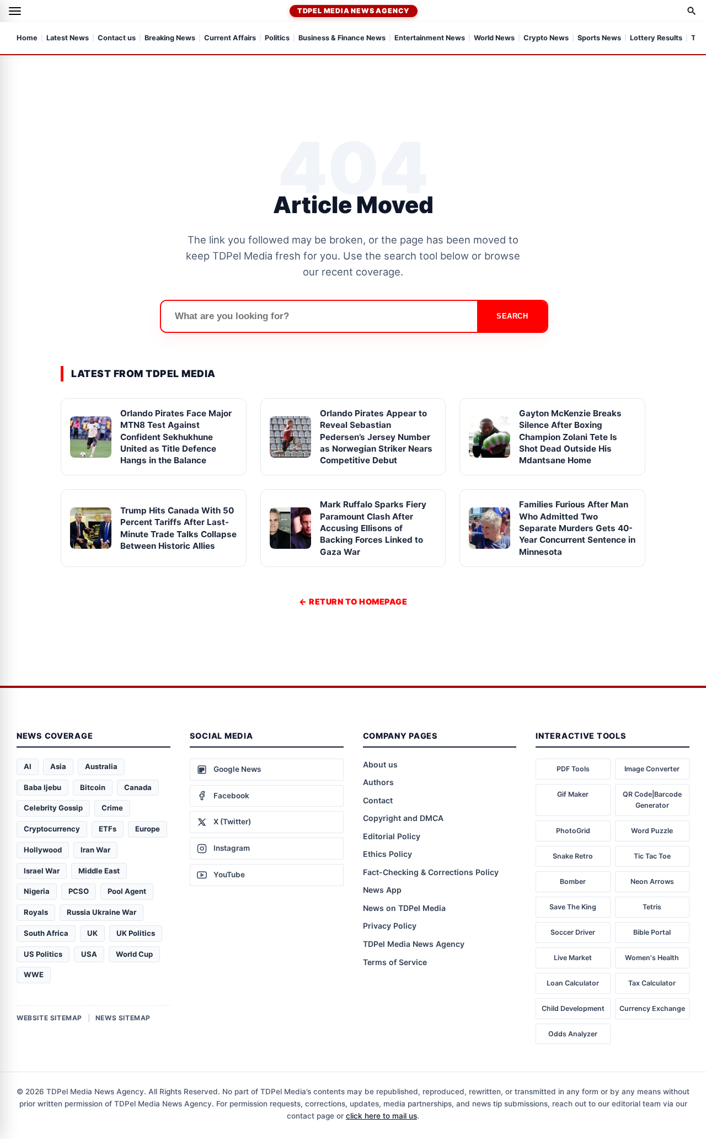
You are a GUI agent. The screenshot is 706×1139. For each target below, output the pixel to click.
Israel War (42, 870)
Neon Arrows (652, 881)
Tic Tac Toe (652, 856)
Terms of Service (395, 962)
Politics (277, 38)
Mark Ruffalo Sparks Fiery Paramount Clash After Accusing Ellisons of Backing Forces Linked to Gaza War (373, 528)
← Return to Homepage (353, 601)
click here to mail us (381, 1115)
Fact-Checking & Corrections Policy (431, 872)
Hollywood (43, 849)
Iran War (95, 849)
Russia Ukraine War (101, 912)
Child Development (573, 1008)
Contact (378, 800)
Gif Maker (573, 794)
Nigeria (37, 891)
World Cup (134, 954)
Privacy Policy (389, 925)
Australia (101, 766)
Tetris (652, 907)
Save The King (572, 907)
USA (89, 954)
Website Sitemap (49, 1018)
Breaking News (170, 38)
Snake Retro (573, 856)
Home (27, 38)
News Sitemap (123, 1018)
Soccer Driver (572, 932)
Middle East (99, 870)
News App (382, 889)
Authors (378, 782)
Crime (112, 807)
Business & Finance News (342, 38)
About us (380, 764)
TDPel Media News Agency (353, 11)
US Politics (43, 954)
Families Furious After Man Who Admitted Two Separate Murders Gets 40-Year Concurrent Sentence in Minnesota (577, 528)
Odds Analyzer (572, 1034)
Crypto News (546, 38)
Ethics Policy (387, 854)
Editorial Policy (391, 836)
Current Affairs (230, 38)
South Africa (46, 933)
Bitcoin (92, 787)
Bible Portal (652, 932)
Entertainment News (429, 38)
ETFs (107, 828)
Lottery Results (656, 38)
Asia (58, 766)
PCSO (78, 891)
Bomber (573, 881)
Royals (36, 912)
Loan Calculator (573, 983)
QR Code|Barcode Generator (652, 799)
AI (27, 766)
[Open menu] (15, 11)
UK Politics (135, 933)
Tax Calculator (652, 983)
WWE (34, 974)
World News (494, 38)
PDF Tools (573, 769)
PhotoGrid (573, 831)
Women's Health (652, 957)
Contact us (117, 38)
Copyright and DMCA (403, 818)
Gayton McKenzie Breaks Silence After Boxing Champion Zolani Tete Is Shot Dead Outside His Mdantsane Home (570, 436)
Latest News (67, 38)
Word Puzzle (652, 831)
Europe (147, 828)
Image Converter (652, 769)
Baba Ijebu (42, 787)
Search (512, 316)
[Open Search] (691, 11)
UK (92, 933)
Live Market (573, 957)
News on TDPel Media (404, 908)
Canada (138, 787)
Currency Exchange (652, 1008)
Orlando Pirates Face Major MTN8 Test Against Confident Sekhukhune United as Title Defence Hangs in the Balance (176, 436)
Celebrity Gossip (53, 807)
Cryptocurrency (52, 828)
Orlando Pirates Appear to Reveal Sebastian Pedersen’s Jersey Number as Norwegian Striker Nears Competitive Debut (376, 436)
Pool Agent (127, 891)
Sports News (599, 38)
